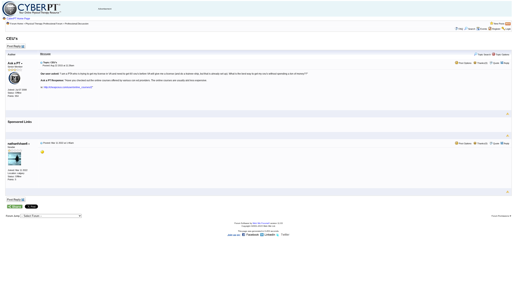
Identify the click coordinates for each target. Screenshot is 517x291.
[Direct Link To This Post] (41, 62)
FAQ (461, 29)
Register (496, 29)
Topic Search (484, 54)
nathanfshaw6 (18, 143)
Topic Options (502, 54)
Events (483, 29)
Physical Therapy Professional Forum (44, 23)
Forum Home (16, 23)
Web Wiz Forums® (261, 223)
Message (45, 54)
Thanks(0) (482, 63)
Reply (506, 63)
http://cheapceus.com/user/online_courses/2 (68, 87)
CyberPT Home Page (18, 18)
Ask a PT (14, 63)
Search (471, 29)
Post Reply (13, 46)
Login (508, 29)
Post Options (465, 63)
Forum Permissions (501, 216)
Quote (496, 63)
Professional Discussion (76, 23)
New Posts (499, 23)
